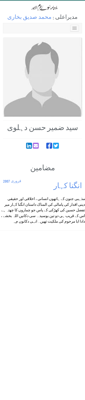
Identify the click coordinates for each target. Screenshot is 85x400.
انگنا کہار (68, 187)
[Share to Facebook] (49, 146)
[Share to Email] (36, 146)
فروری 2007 (12, 181)
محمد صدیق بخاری (29, 18)
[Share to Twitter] (56, 146)
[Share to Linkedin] (29, 146)
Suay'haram (42, 7)
